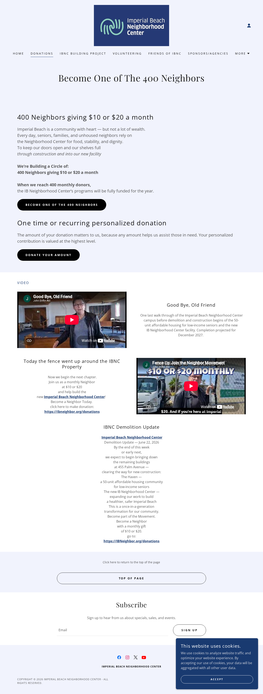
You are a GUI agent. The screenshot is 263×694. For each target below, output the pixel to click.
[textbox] (112, 630)
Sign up (189, 630)
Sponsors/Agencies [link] (208, 53)
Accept (217, 679)
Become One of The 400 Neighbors (61, 205)
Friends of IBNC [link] (164, 53)
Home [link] (18, 53)
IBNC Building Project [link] (83, 53)
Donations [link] (42, 53)
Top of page (131, 578)
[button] (249, 25)
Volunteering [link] (127, 53)
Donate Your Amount (48, 255)
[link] (131, 25)
